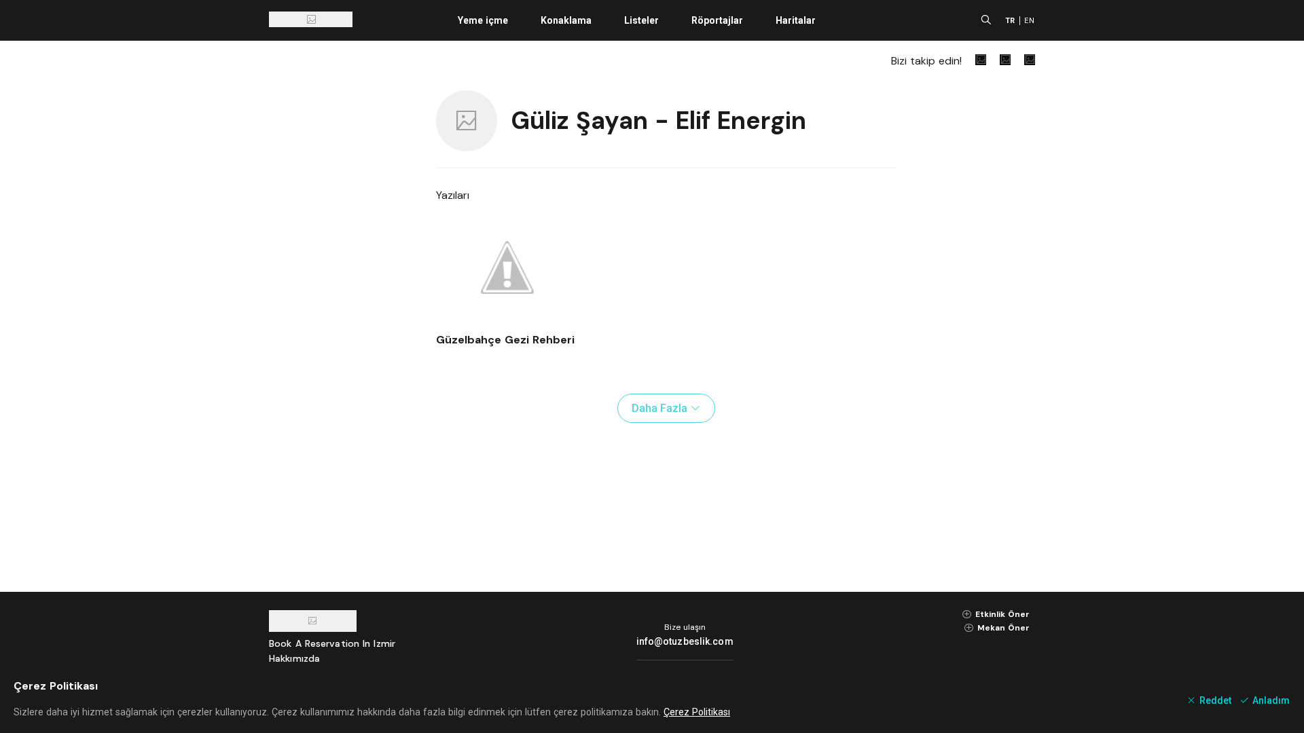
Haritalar (796, 20)
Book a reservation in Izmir (332, 643)
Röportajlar (717, 20)
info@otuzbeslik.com (685, 641)
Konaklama (566, 20)
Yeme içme (483, 20)
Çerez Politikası (697, 712)
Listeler (641, 20)
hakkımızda (294, 658)
